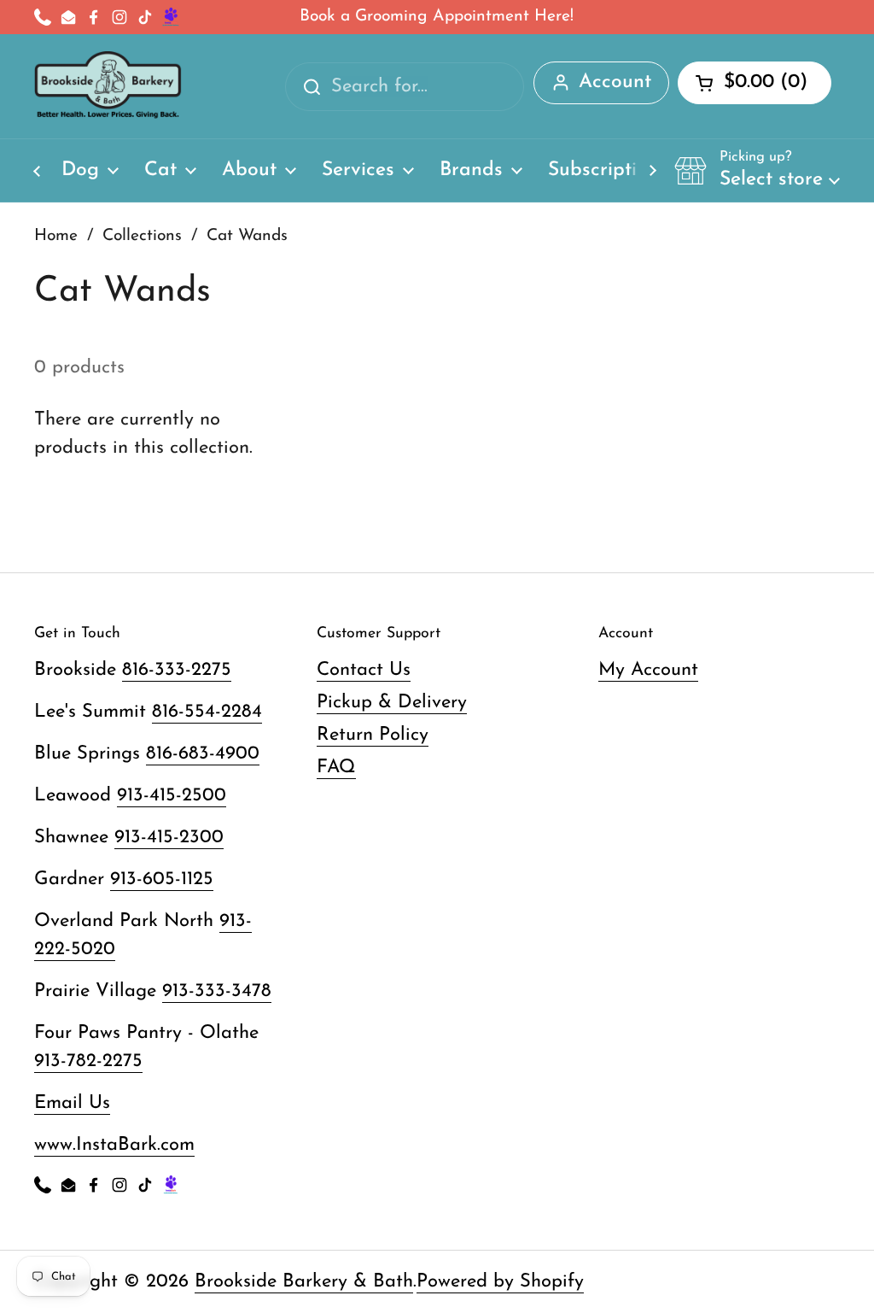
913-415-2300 (169, 837)
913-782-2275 (88, 1061)
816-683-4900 (202, 754)
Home (56, 236)
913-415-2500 (171, 796)
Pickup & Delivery (392, 702)
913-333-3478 (216, 991)
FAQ (336, 767)
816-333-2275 (176, 670)
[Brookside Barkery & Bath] (108, 86)
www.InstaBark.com (114, 1145)
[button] (757, 170)
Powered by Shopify (500, 1282)
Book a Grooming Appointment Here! (437, 17)
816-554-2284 (207, 712)
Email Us (72, 1103)
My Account (648, 670)
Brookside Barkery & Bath (304, 1282)
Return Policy (372, 735)
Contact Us (364, 670)
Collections (142, 236)
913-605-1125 (161, 879)
